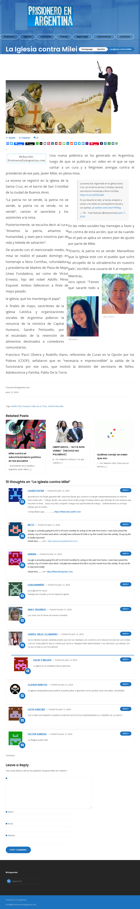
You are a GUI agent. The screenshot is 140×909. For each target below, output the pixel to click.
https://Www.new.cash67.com (68, 511)
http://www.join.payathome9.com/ (63, 541)
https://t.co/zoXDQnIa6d (92, 195)
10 (37, 137)
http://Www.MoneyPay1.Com (60, 571)
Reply (126, 490)
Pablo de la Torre (39, 406)
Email (10, 823)
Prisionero (26, 137)
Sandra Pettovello (55, 406)
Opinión (101, 49)
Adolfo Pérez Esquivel (20, 406)
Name (10, 812)
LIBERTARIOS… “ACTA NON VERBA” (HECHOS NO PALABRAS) (68, 450)
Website (11, 835)
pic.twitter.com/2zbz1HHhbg (106, 207)
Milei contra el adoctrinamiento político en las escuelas (25, 457)
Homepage (87, 49)
